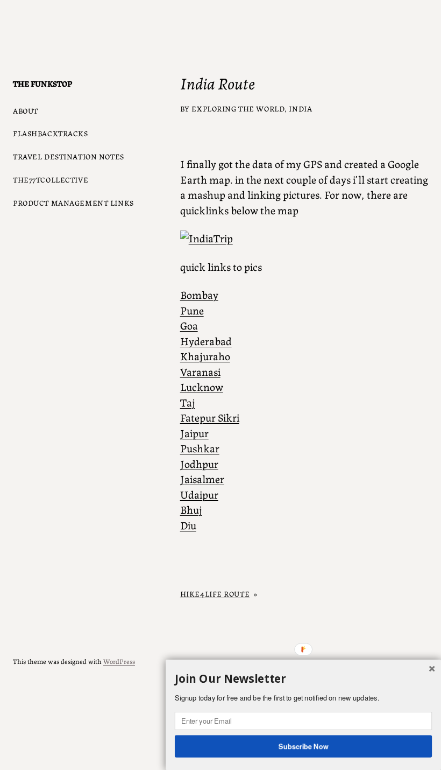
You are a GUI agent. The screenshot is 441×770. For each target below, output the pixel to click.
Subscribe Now (304, 746)
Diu (188, 525)
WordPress (119, 661)
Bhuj (191, 509)
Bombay (199, 294)
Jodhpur (199, 463)
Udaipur (199, 494)
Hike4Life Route (215, 593)
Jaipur (194, 432)
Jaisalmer (202, 478)
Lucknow (201, 386)
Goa (189, 325)
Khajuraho (205, 355)
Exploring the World (237, 108)
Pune (192, 310)
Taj (187, 402)
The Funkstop (42, 83)
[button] (303, 679)
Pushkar (199, 448)
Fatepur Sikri (209, 417)
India (300, 108)
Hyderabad (206, 340)
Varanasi (200, 371)
